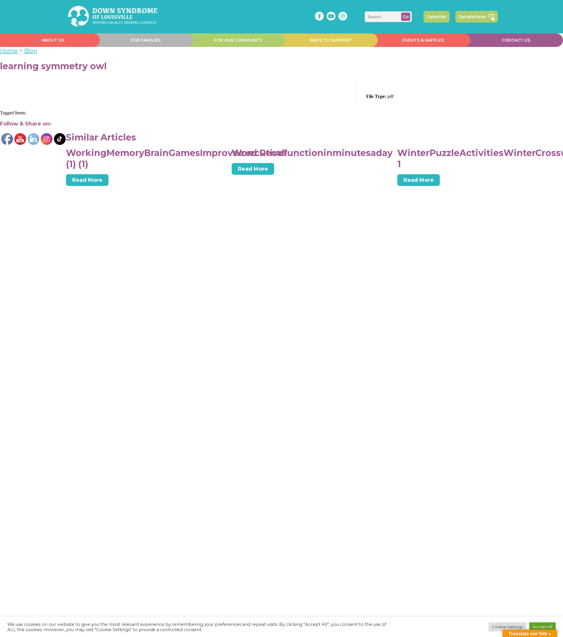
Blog (30, 50)
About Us (53, 40)
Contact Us (516, 40)
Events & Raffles (423, 40)
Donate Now (472, 16)
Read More (87, 180)
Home (9, 50)
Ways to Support (331, 40)
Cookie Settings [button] (507, 626)
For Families (145, 40)
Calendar (436, 16)
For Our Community (238, 40)
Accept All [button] (542, 626)
